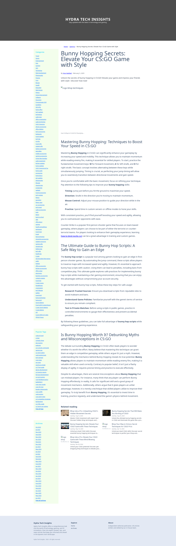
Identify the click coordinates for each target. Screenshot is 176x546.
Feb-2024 (38, 459)
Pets (37, 63)
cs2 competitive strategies (43, 399)
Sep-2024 (38, 434)
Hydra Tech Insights (88, 19)
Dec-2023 (38, 474)
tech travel (39, 207)
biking (37, 215)
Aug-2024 (38, 464)
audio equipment (40, 161)
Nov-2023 (38, 432)
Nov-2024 (38, 437)
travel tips (38, 281)
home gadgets (40, 166)
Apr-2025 (38, 491)
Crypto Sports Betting (42, 307)
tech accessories (40, 132)
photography (39, 180)
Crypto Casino (40, 283)
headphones (39, 285)
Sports (37, 58)
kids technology (40, 237)
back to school (40, 217)
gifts (37, 219)
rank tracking (39, 394)
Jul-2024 (38, 454)
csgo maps (39, 360)
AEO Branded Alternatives (43, 259)
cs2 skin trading (40, 353)
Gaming (72, 47)
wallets (38, 293)
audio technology (40, 122)
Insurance (38, 100)
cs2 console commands (42, 348)
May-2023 (38, 461)
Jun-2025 (38, 498)
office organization (41, 119)
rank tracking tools (41, 355)
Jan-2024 (38, 452)
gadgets (38, 190)
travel (37, 234)
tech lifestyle (39, 290)
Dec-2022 (38, 444)
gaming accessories (41, 156)
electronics (39, 273)
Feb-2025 (38, 488)
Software (38, 97)
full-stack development (42, 375)
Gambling (38, 105)
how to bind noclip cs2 (71, 236)
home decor (39, 176)
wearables (39, 151)
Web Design (39, 90)
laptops (38, 263)
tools (37, 212)
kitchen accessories (41, 268)
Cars (37, 80)
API (37, 312)
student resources (41, 241)
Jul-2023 (38, 430)
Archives (74, 528)
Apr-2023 (38, 439)
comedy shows (40, 340)
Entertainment (40, 61)
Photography (39, 75)
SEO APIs (38, 107)
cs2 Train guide (40, 367)
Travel (37, 56)
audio (37, 261)
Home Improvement (41, 95)
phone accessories (41, 127)
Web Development (41, 73)
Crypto (37, 256)
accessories (39, 173)
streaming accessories (42, 239)
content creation (40, 278)
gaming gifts (39, 244)
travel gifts (39, 144)
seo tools (38, 362)
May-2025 (38, 496)
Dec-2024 (38, 486)
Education (38, 88)
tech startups (39, 358)
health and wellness (41, 227)
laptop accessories (41, 149)
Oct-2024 (38, 471)
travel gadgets (40, 136)
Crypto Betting (40, 310)
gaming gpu (39, 350)
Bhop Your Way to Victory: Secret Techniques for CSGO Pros (124, 425)
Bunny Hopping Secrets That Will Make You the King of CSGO (127, 412)
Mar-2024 (38, 469)
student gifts (39, 146)
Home (66, 47)
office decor (39, 222)
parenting (38, 200)
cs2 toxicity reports (41, 372)
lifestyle (38, 183)
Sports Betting (40, 303)
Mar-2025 (38, 493)
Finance (38, 78)
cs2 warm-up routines (42, 406)
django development (41, 370)
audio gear (39, 117)
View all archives (41, 500)
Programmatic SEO (41, 102)
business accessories (42, 276)
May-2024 (38, 449)
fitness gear (39, 202)
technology (39, 114)
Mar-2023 (38, 481)
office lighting (39, 129)
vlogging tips (39, 246)
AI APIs (38, 141)
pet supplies (39, 178)
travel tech (39, 295)
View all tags (39, 409)
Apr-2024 (38, 476)
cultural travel (39, 336)
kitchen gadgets (40, 163)
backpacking (39, 401)
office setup (39, 271)
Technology (39, 70)
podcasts (38, 345)
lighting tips (39, 249)
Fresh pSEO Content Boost (43, 305)
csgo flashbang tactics (42, 379)
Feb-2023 (38, 442)
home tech (39, 300)
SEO (37, 68)
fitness (37, 197)
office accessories (41, 266)
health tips (39, 254)
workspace (39, 229)
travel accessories (41, 193)
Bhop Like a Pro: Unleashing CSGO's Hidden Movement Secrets (84, 412)
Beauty (38, 83)
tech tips (38, 139)
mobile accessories (41, 154)
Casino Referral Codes (42, 315)
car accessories (40, 205)
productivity (39, 188)
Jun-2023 (38, 447)
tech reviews (39, 195)
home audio (39, 171)
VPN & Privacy (40, 317)
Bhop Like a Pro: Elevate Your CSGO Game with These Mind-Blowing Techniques (83, 439)
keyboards (39, 134)
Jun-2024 (38, 478)
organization (39, 288)
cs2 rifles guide (40, 404)
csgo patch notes (40, 397)
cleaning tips (39, 185)
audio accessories (41, 210)
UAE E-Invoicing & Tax (42, 168)
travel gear (39, 232)
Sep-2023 (38, 456)
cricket (37, 338)
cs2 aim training (40, 377)
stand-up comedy (40, 365)
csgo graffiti (39, 392)
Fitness (38, 92)
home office (39, 110)
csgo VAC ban (39, 387)
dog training (39, 343)
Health (37, 85)
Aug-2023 (38, 483)
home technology (40, 298)
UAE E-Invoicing (40, 124)
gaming (38, 224)
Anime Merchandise (41, 158)
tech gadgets (39, 112)
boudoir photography (42, 389)
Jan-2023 (38, 466)
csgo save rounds (41, 384)
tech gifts (38, 251)
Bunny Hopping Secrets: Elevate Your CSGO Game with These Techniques (84, 425)
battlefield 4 (39, 382)
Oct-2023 (38, 427)
